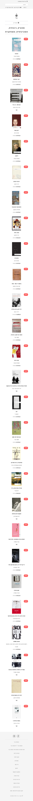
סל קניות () (17, 7)
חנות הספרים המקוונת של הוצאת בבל (16, 749)
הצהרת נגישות (17, 783)
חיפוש (16, 768)
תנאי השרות (16, 776)
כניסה (24, 7)
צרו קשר (16, 764)
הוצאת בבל (16, 742)
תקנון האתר (16, 757)
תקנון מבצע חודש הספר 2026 (16, 791)
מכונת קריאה (16, 753)
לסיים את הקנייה (9, 7)
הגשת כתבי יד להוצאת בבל (16, 746)
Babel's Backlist (16, 772)
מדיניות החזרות (16, 779)
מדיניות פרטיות (16, 787)
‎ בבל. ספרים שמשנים (14, 796)
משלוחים (16, 761)
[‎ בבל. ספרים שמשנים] (16, 16)
